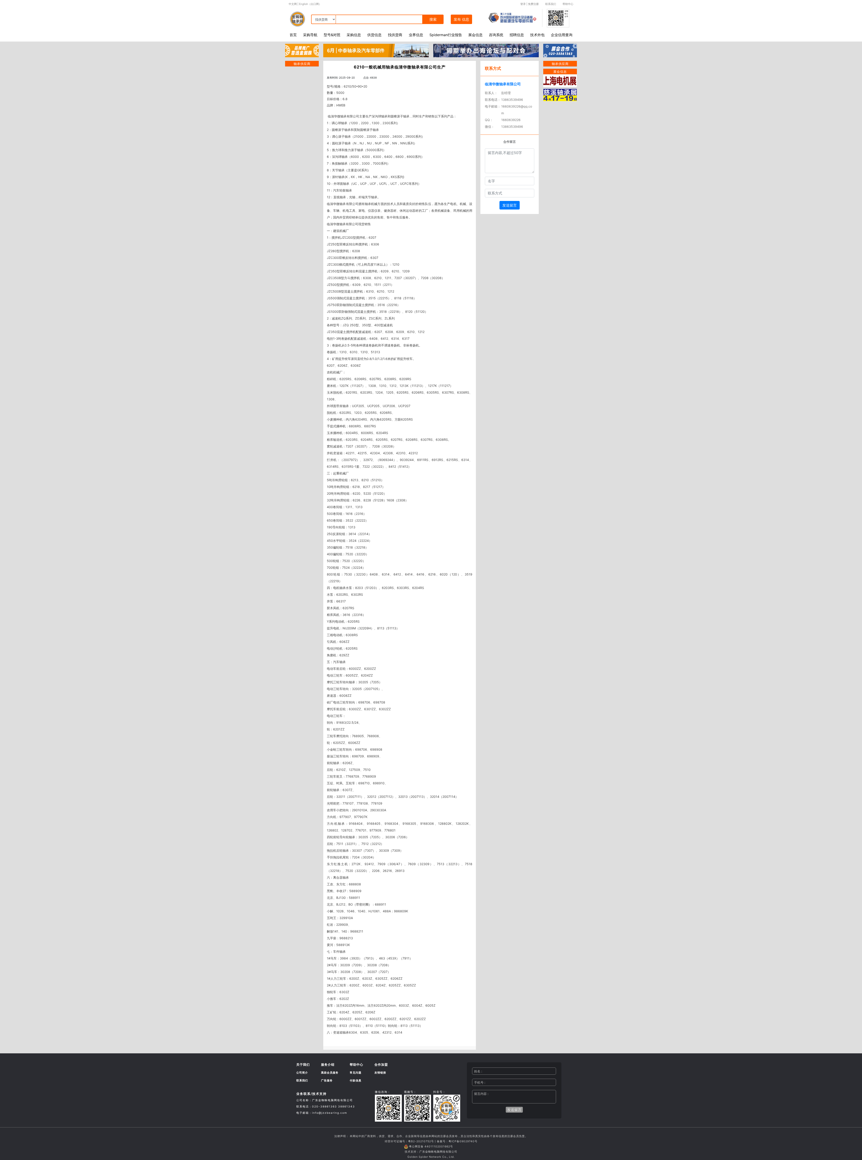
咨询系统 (496, 35)
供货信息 (374, 35)
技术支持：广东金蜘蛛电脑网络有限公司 (431, 1151)
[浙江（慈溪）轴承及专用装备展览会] (560, 94)
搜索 (433, 19)
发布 (461, 19)
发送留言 (509, 205)
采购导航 (310, 35)
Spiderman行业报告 (445, 35)
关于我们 (303, 1064)
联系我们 (550, 4)
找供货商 (395, 35)
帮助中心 (568, 4)
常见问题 (355, 1072)
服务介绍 (327, 1064)
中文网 (293, 4)
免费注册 (533, 4)
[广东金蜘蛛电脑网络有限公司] (302, 50)
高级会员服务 (330, 1072)
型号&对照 (332, 35)
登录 (523, 4)
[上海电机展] (560, 80)
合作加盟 (381, 1064)
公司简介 (302, 1072)
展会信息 (475, 35)
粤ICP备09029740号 (463, 1141)
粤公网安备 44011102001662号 (431, 1146)
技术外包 (537, 35)
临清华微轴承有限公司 (503, 84)
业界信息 (416, 35)
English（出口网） (310, 4)
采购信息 (354, 35)
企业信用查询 (561, 35)
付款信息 (355, 1080)
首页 (293, 35)
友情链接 (380, 1072)
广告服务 (327, 1080)
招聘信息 (517, 35)
